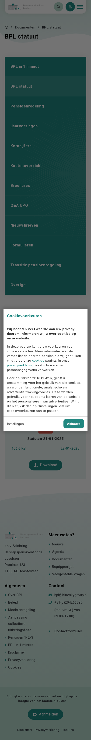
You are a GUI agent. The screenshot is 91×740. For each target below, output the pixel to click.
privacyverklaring (20, 365)
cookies (38, 360)
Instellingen (15, 424)
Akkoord (73, 424)
